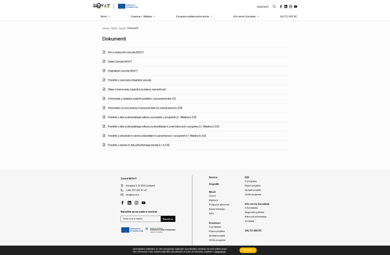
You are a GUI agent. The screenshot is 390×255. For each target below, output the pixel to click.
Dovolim (248, 250)
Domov (106, 28)
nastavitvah (220, 251)
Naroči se (168, 219)
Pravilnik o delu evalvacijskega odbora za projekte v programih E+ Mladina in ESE (152, 117)
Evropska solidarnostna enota (192, 16)
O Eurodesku (251, 207)
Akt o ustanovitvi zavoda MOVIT (126, 52)
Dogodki (214, 184)
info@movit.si (132, 194)
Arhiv (211, 213)
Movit (104, 16)
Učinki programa (217, 240)
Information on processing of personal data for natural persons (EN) (145, 107)
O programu (215, 227)
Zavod (122, 28)
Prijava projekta (217, 231)
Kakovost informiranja (255, 216)
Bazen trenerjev (217, 209)
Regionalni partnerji (254, 212)
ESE (247, 177)
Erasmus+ (215, 222)
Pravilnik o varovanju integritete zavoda (129, 80)
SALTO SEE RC (288, 16)
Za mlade (249, 221)
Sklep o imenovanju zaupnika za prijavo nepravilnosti (137, 89)
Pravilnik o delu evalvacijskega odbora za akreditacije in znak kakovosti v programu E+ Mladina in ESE (163, 126)
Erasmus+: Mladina (141, 16)
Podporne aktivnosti (219, 204)
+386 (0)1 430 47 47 (136, 190)
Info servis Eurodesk (244, 16)
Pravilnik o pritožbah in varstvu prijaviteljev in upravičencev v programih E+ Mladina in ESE (157, 135)
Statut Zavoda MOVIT (120, 61)
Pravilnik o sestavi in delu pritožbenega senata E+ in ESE (139, 144)
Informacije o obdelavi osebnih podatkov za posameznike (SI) (142, 98)
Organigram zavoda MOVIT (123, 70)
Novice (213, 177)
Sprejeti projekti (217, 235)
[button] (274, 7)
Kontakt (263, 6)
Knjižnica (213, 200)
